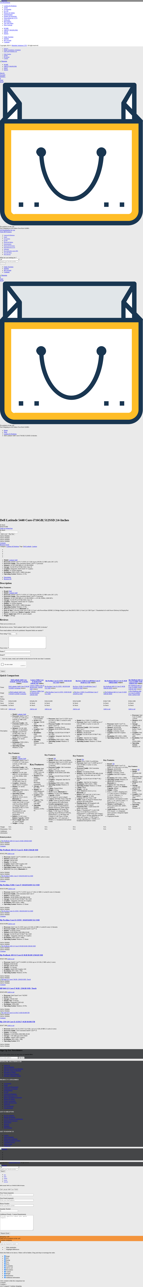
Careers (6, 1135)
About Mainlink (9, 1137)
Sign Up (21, 1057)
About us (6, 48)
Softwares (7, 20)
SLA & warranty (9, 1115)
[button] (5, 536)
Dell (10, 591)
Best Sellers (7, 21)
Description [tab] (7, 577)
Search (3, 263)
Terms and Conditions (10, 1139)
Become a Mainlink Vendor (12, 1076)
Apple (6, 7)
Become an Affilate (10, 1072)
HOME (6, 28)
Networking (7, 1122)
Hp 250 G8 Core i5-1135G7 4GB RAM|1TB (17, 1022)
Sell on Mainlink (9, 1067)
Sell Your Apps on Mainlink (12, 1070)
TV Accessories (9, 1106)
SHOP (6, 32)
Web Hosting (8, 1128)
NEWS (6, 33)
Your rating (4, 634)
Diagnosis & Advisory (11, 1121)
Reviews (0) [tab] (7, 579)
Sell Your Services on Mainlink (13, 1069)
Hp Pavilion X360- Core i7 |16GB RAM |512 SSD (20, 885)
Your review (4, 648)
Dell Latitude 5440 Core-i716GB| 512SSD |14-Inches (19, 680)
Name (2, 651)
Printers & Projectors (10, 16)
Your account (8, 1144)
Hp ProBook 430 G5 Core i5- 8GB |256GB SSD (19, 850)
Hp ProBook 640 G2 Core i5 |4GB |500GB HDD (115, 681)
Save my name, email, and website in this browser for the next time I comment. (26, 659)
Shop (5, 432)
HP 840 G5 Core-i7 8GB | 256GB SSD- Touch (18, 988)
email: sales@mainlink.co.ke (10, 51)
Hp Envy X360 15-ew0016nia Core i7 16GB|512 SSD (88, 681)
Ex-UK (6, 11)
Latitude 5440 (13, 560)
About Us (7, 1065)
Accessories (7, 9)
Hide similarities (11, 1247)
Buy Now (11, 534)
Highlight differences (12, 1249)
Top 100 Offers (8, 23)
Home (6, 430)
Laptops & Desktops (10, 6)
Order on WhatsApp (6, 528)
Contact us (7, 1146)
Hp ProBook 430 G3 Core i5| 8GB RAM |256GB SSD (21, 955)
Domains (6, 1126)
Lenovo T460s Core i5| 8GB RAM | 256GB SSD (37, 681)
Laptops (34, 546)
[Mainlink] (3, 1)
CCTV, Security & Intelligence (13, 1119)
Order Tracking (8, 37)
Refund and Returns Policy (12, 1140)
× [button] (6, 1284)
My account (7, 40)
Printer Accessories (10, 1101)
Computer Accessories (11, 1089)
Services (6, 1124)
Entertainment (8, 14)
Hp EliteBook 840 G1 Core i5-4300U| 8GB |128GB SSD (136, 681)
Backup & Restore (9, 1117)
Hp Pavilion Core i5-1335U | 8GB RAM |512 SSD (58, 681)
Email (2, 655)
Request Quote (4, 545)
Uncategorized (8, 1108)
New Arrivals (8, 25)
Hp (83, 759)
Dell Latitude (27, 546)
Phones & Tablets (9, 13)
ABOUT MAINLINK (11, 30)
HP (55, 758)
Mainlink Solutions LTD (19, 45)
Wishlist (6, 38)
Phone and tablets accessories (13, 1097)
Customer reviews (9, 1142)
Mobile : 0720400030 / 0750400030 (12, 50)
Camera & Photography (11, 1087)
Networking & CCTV (11, 18)
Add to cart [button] (12, 709)
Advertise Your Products (11, 1074)
